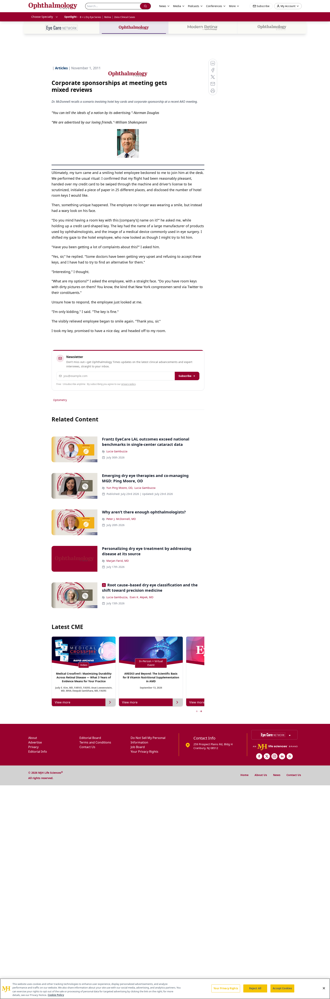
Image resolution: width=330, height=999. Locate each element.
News (276, 775)
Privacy (33, 747)
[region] (165, 988)
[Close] (324, 988)
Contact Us (87, 747)
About (32, 738)
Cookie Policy (56, 995)
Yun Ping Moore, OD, (119, 488)
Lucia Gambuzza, (117, 597)
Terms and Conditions (95, 742)
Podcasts (193, 6)
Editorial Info (37, 751)
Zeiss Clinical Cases (124, 17)
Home (244, 775)
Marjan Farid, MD (117, 561)
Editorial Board (90, 738)
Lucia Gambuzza (116, 451)
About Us (261, 775)
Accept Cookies (282, 988)
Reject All (255, 988)
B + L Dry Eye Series (90, 17)
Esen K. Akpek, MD (141, 597)
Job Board (138, 747)
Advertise (35, 742)
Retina (107, 17)
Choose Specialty (42, 17)
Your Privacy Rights (144, 751)
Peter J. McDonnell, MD (121, 519)
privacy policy (128, 384)
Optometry (60, 400)
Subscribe (185, 376)
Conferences (214, 6)
